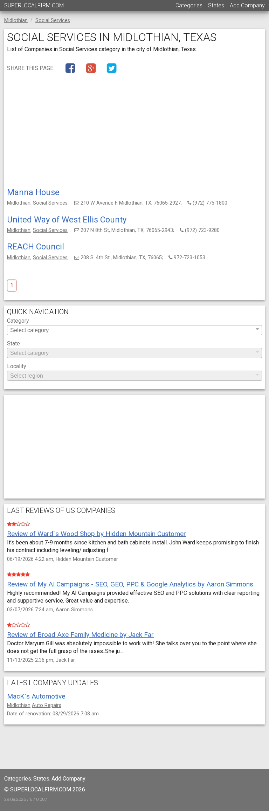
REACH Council (35, 247)
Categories (188, 5)
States (216, 5)
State (13, 344)
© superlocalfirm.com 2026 (44, 789)
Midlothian (18, 203)
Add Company (247, 5)
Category (18, 321)
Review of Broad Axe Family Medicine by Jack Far (80, 635)
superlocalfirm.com (34, 5)
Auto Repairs (46, 705)
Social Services (50, 203)
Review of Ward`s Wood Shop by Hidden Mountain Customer (96, 534)
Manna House (33, 192)
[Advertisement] (134, 132)
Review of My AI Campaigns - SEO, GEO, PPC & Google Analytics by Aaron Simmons (130, 584)
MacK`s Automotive (36, 696)
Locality (16, 367)
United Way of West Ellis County (66, 220)
